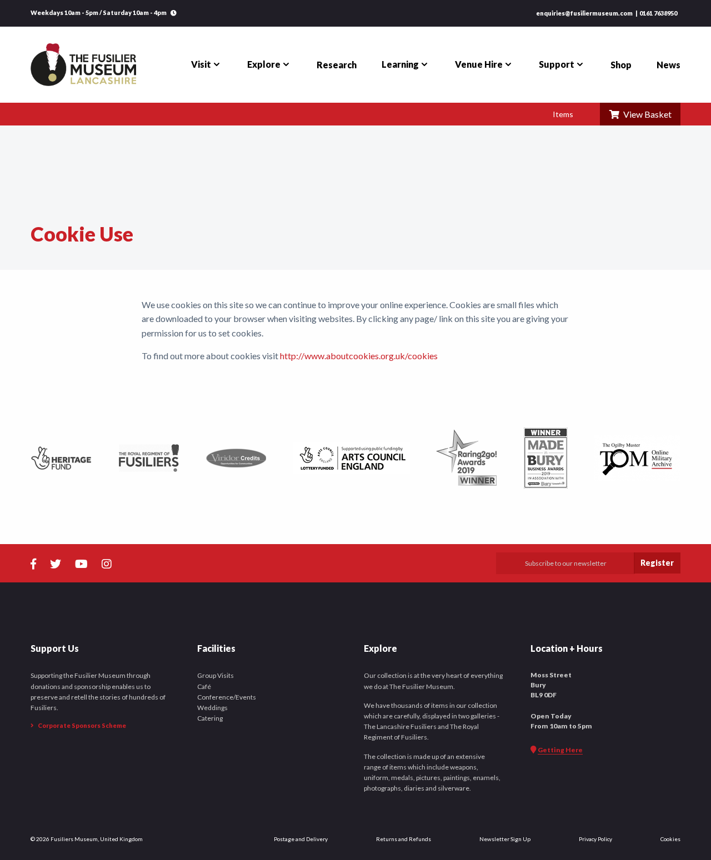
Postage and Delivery (301, 839)
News (668, 64)
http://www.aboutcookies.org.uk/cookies (359, 355)
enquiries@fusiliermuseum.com (584, 13)
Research (337, 64)
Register (657, 562)
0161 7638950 (658, 13)
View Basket (646, 114)
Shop (621, 64)
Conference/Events (226, 697)
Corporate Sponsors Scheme (81, 725)
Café (204, 686)
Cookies (670, 839)
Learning (400, 64)
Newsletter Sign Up (504, 839)
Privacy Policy (595, 839)
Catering (210, 718)
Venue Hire (479, 64)
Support (556, 64)
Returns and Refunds (403, 839)
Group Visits (215, 675)
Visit (201, 64)
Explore (264, 64)
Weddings (212, 707)
